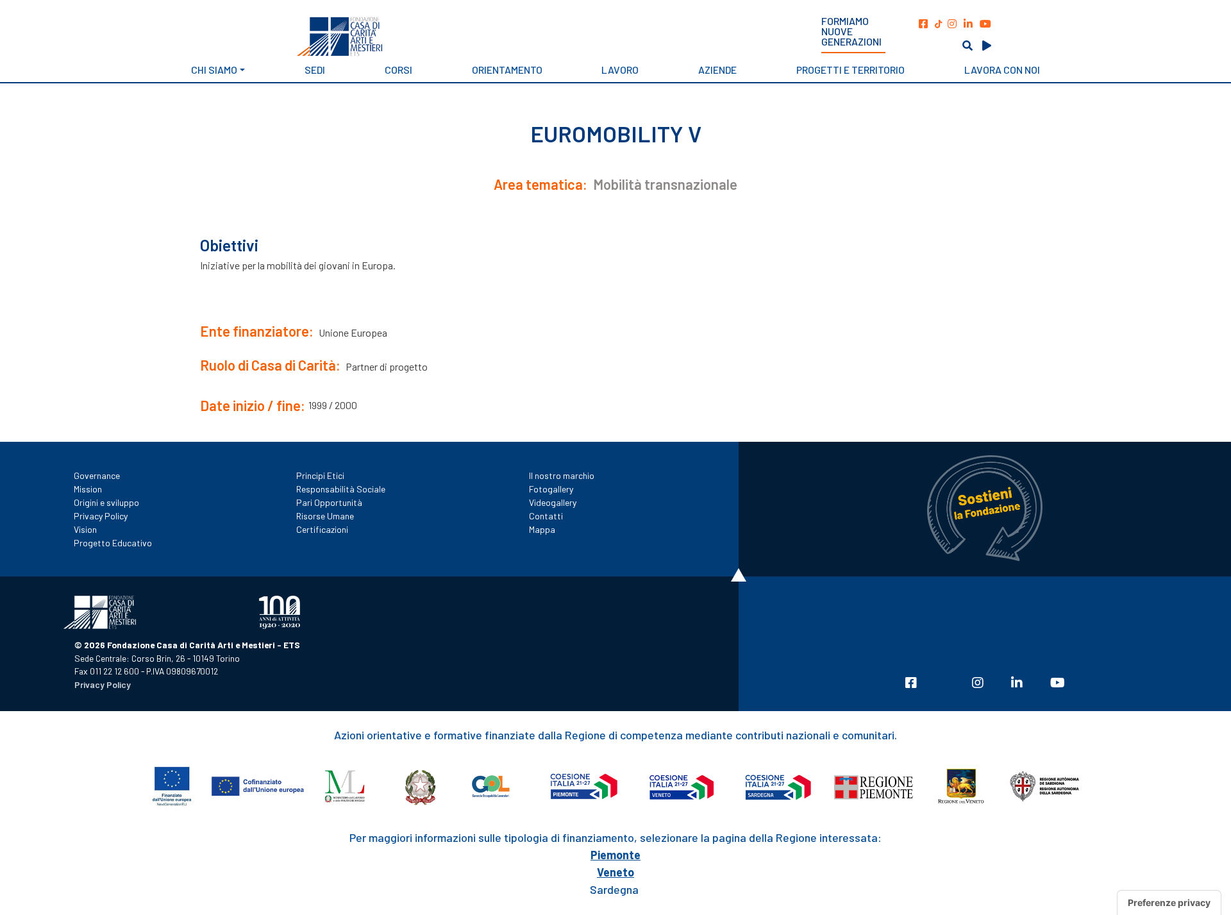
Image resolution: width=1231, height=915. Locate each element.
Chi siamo (214, 69)
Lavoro (620, 69)
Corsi (398, 69)
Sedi (315, 69)
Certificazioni (322, 529)
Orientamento (507, 69)
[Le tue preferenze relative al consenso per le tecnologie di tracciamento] (1169, 903)
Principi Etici (320, 475)
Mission (88, 488)
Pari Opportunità (329, 502)
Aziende (717, 69)
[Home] (428, 36)
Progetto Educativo (113, 542)
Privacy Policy (101, 515)
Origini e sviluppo (106, 502)
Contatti (546, 515)
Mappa (542, 529)
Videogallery (552, 502)
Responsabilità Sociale (340, 488)
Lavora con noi (1002, 69)
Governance (97, 475)
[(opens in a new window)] (923, 23)
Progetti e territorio (850, 69)
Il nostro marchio (561, 475)
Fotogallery (551, 488)
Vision (85, 529)
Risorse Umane (325, 515)
